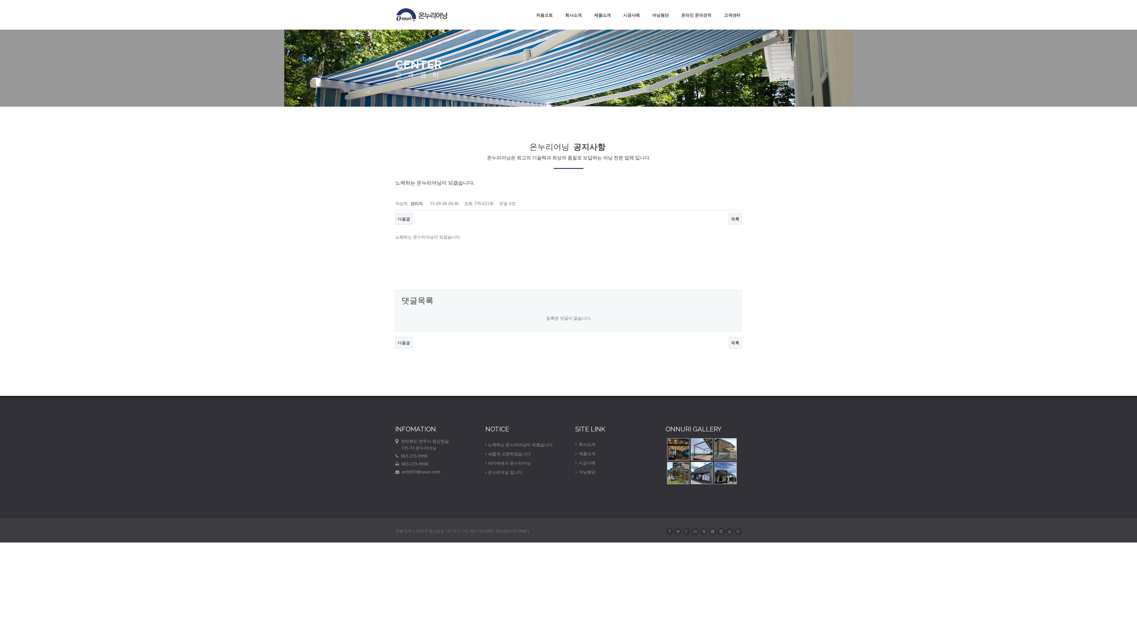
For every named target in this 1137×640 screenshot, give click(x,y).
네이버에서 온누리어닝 (509, 463)
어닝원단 (660, 15)
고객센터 (732, 15)
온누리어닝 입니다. (505, 472)
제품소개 (602, 15)
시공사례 (631, 15)
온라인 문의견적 (696, 15)
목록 (735, 219)
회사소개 (573, 15)
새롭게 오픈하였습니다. (509, 454)
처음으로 (544, 15)
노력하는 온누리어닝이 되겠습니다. (520, 444)
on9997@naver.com (419, 472)
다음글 (404, 219)
